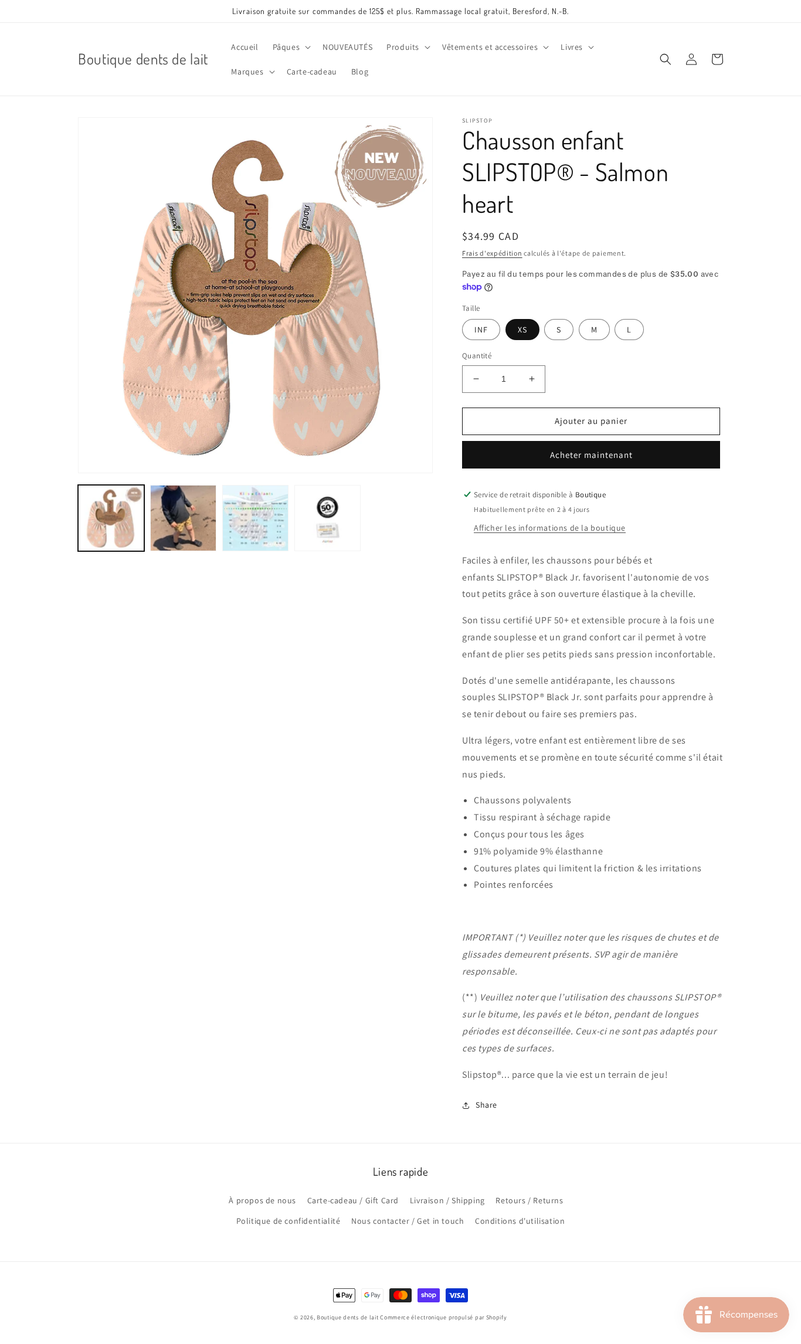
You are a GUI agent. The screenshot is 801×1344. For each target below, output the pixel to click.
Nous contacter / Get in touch (407, 1221)
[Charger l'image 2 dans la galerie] (183, 518)
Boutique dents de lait (347, 1317)
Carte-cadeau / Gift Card (353, 1200)
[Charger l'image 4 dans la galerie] (327, 518)
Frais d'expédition (492, 253)
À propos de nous (262, 1200)
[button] (291, 47)
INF (481, 329)
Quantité (476, 356)
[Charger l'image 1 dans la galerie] (111, 518)
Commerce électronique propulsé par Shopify (443, 1317)
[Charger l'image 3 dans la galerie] (255, 518)
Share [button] (486, 1104)
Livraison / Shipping (447, 1200)
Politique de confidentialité (288, 1221)
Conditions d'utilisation (520, 1221)
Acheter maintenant (591, 454)
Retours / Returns (529, 1200)
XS (522, 329)
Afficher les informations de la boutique (550, 527)
